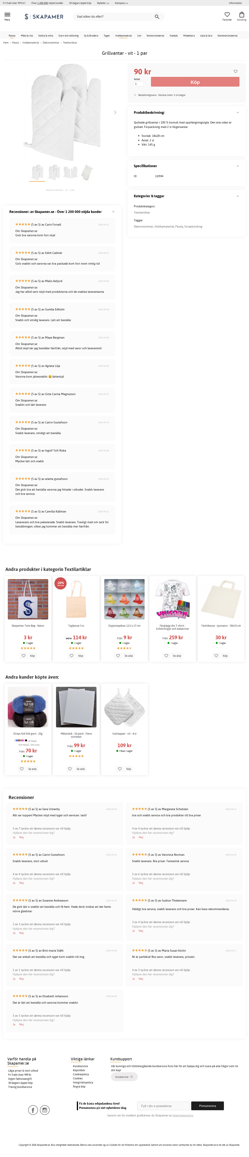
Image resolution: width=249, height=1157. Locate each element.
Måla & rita (27, 35)
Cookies (78, 1078)
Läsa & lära (206, 35)
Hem (6, 42)
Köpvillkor (79, 1070)
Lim (139, 35)
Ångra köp (79, 1086)
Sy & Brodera (91, 35)
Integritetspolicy (83, 1082)
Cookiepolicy (81, 1074)
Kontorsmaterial (155, 35)
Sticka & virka (45, 35)
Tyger (107, 35)
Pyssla (12, 35)
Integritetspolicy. (183, 1115)
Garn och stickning (69, 35)
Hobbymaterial (123, 35)
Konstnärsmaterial (228, 35)
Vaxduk (174, 35)
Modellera (189, 35)
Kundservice (80, 1066)
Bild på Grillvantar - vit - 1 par (60, 190)
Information (235, 2)
